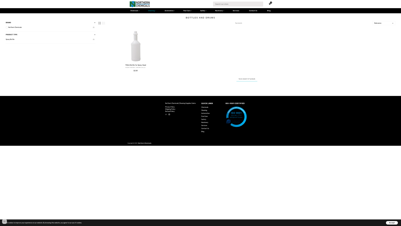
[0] (268, 4)
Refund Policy (170, 111)
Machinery (219, 11)
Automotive (169, 11)
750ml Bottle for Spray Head (135, 65)
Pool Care (186, 11)
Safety (202, 11)
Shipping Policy (170, 109)
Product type (11, 35)
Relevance (377, 23)
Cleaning (151, 11)
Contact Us (253, 11)
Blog (269, 11)
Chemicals (134, 11)
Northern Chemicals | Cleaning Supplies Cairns (180, 103)
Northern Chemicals (135, 67)
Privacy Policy (170, 107)
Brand (8, 23)
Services (236, 11)
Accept (392, 223)
